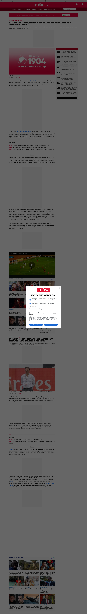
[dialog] (43, 307)
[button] (43, 306)
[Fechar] (59, 288)
